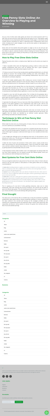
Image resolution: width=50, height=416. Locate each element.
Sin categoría (7, 273)
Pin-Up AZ (6, 247)
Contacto (4, 390)
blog (5, 227)
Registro (4, 384)
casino (5, 231)
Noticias (6, 240)
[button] (47, 413)
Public (5, 266)
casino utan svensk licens (9, 234)
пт (4, 276)
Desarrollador (6, 26)
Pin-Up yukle (7, 263)
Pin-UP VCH (6, 260)
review (5, 270)
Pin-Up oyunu (7, 253)
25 (4, 221)
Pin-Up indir (6, 250)
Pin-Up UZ (6, 257)
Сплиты (6, 279)
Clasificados (4, 386)
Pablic (5, 244)
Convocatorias (7, 237)
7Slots (5, 224)
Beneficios (4, 388)
